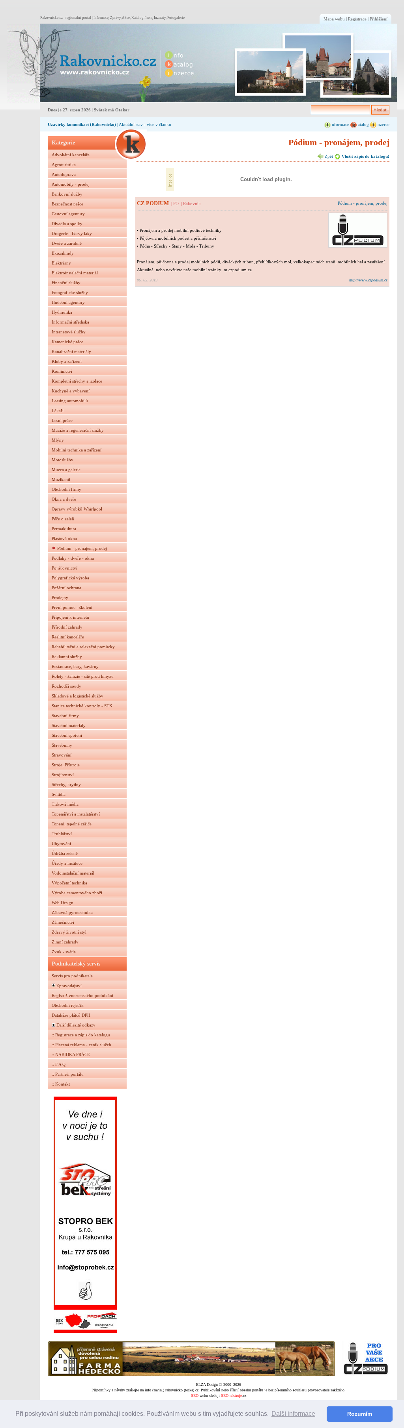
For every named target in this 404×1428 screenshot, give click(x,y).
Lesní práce (62, 420)
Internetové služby (69, 331)
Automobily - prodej (71, 184)
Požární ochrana (66, 587)
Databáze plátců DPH (71, 1015)
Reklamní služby (67, 656)
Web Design (62, 902)
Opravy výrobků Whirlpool (77, 509)
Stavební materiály (69, 725)
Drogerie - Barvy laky (72, 233)
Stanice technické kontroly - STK (82, 705)
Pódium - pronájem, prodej (82, 548)
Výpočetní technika (69, 882)
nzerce (382, 124)
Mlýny (58, 440)
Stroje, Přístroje (66, 764)
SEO (194, 1395)
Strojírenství (63, 774)
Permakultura (64, 528)
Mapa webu (334, 19)
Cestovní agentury (68, 213)
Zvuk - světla (64, 951)
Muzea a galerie (66, 469)
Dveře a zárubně (67, 243)
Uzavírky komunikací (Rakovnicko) (82, 124)
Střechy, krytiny (66, 784)
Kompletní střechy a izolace (77, 381)
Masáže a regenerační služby (78, 430)
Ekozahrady (63, 253)
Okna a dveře (64, 499)
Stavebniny (62, 745)
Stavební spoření (67, 735)
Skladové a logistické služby (77, 696)
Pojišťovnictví (64, 568)
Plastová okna (64, 538)
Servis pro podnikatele (72, 975)
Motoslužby (62, 459)
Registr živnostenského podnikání (82, 995)
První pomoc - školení (72, 607)
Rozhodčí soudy (66, 686)
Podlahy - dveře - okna (73, 558)
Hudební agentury (68, 302)
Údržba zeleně (65, 853)
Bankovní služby (67, 194)
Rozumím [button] (359, 1414)
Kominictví (62, 371)
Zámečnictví (63, 922)
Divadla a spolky (67, 223)
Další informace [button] (293, 1413)
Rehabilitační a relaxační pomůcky (83, 646)
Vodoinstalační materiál (73, 873)
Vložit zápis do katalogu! (364, 156)
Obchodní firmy (66, 489)
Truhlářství (62, 833)
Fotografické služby (70, 292)
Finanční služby (66, 282)
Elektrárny (61, 263)
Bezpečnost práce (67, 204)
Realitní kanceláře (68, 636)
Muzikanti (61, 479)
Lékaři (58, 410)
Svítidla (58, 794)
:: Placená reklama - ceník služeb (81, 1044)
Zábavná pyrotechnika (72, 912)
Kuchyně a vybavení (71, 390)
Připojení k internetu (70, 617)
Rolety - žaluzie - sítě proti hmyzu (83, 676)
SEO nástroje (231, 1395)
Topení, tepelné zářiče (72, 823)
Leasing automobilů (70, 400)
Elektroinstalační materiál (75, 272)
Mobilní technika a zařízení (76, 450)
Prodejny (60, 597)
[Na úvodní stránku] (82, 63)
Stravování (61, 755)
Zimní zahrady (65, 942)
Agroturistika (64, 164)
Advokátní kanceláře (71, 154)
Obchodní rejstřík (68, 1005)
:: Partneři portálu (68, 1074)
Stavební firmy (65, 715)
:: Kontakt (61, 1084)
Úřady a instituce (67, 863)
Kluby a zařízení (67, 361)
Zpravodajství (69, 985)
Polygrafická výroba (70, 577)
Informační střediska (70, 322)
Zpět (328, 156)
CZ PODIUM (153, 203)
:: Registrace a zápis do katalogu (81, 1034)
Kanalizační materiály (71, 351)
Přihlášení (378, 19)
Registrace (357, 19)
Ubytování (61, 843)
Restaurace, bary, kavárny (75, 666)
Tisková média (65, 804)
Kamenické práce (67, 341)
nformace (340, 124)
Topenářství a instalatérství (76, 814)
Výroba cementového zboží (77, 892)
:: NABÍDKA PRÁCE (71, 1054)
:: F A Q (58, 1064)
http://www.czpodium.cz (368, 280)
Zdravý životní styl (69, 932)
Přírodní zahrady (67, 627)
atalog (363, 124)
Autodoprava (64, 174)
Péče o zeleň (63, 518)
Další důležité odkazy (75, 1025)
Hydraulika (62, 312)
